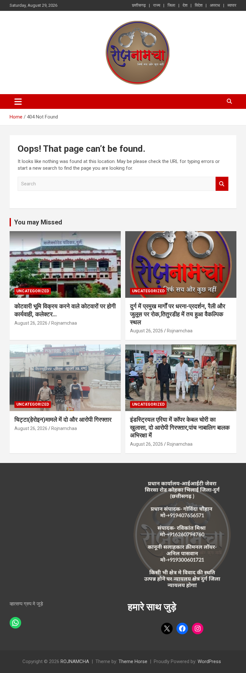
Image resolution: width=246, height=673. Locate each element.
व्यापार (231, 5)
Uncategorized (32, 291)
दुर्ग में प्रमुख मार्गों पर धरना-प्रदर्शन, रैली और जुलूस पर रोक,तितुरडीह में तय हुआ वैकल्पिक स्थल (177, 314)
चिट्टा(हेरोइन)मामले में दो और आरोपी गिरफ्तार (62, 419)
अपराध (215, 5)
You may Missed (38, 222)
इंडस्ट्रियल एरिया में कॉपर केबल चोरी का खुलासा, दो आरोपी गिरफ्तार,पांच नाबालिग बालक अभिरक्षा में (180, 427)
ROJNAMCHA (75, 661)
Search (222, 184)
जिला (171, 5)
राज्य (156, 5)
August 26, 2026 (30, 323)
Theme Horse (133, 661)
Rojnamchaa (64, 323)
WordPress (209, 661)
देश (185, 5)
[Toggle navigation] (18, 101)
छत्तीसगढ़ (139, 5)
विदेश (198, 5)
